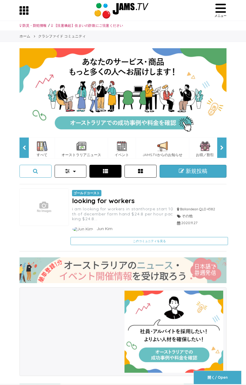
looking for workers (103, 201)
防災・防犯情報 (34, 25)
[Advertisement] (72, 328)
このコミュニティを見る (149, 241)
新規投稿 (195, 171)
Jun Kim (103, 228)
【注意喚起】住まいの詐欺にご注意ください (88, 25)
